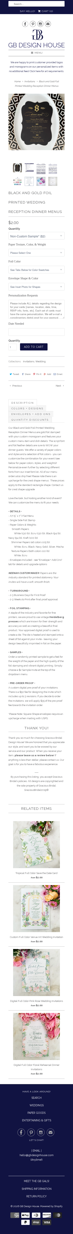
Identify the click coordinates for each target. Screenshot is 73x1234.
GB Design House (29, 1206)
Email (59, 374)
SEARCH (36, 1097)
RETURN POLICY (36, 1196)
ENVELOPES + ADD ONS (31, 414)
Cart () (47, 11)
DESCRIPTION (22, 402)
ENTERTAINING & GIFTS (36, 1120)
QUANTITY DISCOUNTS (30, 419)
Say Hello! (27, 11)
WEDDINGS (37, 1105)
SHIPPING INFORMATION (36, 1188)
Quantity (14, 228)
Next (59, 385)
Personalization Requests (23, 295)
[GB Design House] (36, 40)
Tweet (16, 374)
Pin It (38, 374)
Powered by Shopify (51, 1206)
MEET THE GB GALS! (36, 1181)
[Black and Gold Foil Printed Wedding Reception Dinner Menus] (36, 122)
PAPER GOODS (36, 1112)
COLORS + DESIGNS (27, 408)
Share (28, 374)
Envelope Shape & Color (23, 278)
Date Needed (16, 323)
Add (49, 374)
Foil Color (14, 261)
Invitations (28, 361)
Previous (17, 385)
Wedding (40, 361)
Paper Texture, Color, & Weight (27, 244)
